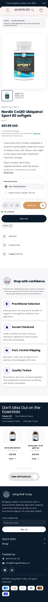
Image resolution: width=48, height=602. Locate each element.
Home (6, 21)
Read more (8, 172)
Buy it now (24, 218)
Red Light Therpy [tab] (30, 421)
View (11, 458)
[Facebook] (5, 570)
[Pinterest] (12, 570)
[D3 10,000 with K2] (13, 435)
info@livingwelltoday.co (18, 563)
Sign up (24, 529)
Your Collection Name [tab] (24, 416)
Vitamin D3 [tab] (7, 416)
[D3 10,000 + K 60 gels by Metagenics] (35, 435)
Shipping (36, 133)
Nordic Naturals (18, 21)
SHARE (5, 225)
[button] (7, 10)
